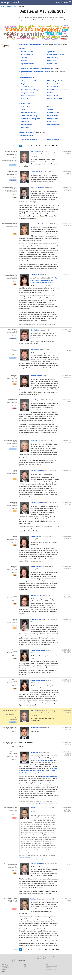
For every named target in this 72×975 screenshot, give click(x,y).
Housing (24, 58)
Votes (25, 968)
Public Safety (25, 99)
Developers (49, 969)
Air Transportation (27, 55)
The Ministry (25, 128)
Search (4, 969)
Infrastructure (51, 122)
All (53, 146)
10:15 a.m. (14, 814)
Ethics (49, 107)
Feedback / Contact (51, 966)
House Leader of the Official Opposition (37, 772)
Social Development (53, 139)
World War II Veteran (27, 87)
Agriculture (51, 52)
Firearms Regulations (26, 132)
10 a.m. (15, 157)
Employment (25, 84)
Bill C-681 (57, 45)
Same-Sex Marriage (53, 96)
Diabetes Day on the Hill (55, 81)
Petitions (22, 48)
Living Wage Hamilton (28, 93)
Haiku (47, 968)
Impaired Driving (52, 58)
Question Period (24, 103)
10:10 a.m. (14, 572)
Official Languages (53, 125)
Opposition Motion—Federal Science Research (34, 72)
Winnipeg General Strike (55, 99)
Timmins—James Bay (45, 760)
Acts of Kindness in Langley (30, 90)
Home (2, 6)
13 (49, 146)
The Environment (26, 125)
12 (46, 146)
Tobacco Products (27, 52)
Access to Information (28, 113)
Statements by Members (27, 77)
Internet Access (52, 64)
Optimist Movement (27, 64)
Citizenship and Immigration (30, 119)
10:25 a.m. (14, 870)
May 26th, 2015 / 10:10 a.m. (10, 714)
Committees (5, 968)
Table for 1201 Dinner (54, 87)
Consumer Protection (28, 96)
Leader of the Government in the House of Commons (38, 770)
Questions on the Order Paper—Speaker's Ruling (35, 68)
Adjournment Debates (26, 136)
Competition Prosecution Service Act (31, 45)
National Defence (52, 116)
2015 (15, 6)
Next (57, 146)
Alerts (3, 971)
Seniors (23, 110)
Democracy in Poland (54, 84)
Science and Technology (29, 116)
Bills (25, 966)
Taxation (24, 61)
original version (24, 20)
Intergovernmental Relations (30, 81)
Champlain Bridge (53, 119)
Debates (9, 6)
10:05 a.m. (14, 335)
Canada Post (51, 61)
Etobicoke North (24, 858)
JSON (54, 969)
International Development (29, 139)
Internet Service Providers (55, 55)
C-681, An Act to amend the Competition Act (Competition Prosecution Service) (43, 280)
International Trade (53, 113)
